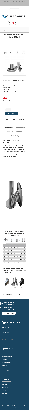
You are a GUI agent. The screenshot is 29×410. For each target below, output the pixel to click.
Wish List (4, 390)
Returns (3, 396)
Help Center (5, 399)
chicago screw (9, 294)
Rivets (22, 42)
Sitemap (4, 368)
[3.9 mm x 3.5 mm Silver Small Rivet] (14, 65)
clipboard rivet (10, 293)
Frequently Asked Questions (9, 371)
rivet (4, 294)
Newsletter (4, 393)
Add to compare (14, 120)
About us (4, 354)
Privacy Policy (5, 359)
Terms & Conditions (6, 362)
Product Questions (14, 132)
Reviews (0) (14, 136)
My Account (7, 1)
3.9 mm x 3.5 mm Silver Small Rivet (14, 45)
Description (8, 128)
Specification (20, 128)
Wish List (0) (14, 1)
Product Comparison (22, 120)
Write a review (21, 80)
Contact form (9, 313)
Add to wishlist (7, 120)
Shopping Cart (21, 1)
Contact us (4, 365)
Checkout (14, 3)
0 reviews (14, 80)
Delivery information (7, 356)
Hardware (17, 42)
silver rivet (20, 293)
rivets (15, 293)
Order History (5, 387)
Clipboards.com (9, 42)
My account (5, 384)
